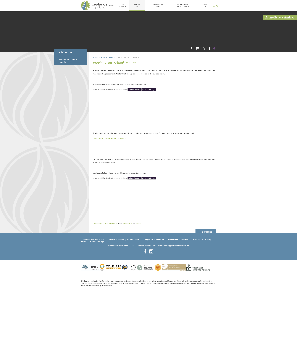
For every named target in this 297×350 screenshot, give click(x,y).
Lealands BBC (127, 223)
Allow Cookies (134, 89)
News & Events (107, 57)
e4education (135, 239)
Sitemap (196, 239)
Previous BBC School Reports (128, 57)
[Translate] (217, 6)
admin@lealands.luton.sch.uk (176, 246)
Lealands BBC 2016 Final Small (105, 223)
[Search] (214, 6)
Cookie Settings (148, 89)
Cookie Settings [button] (97, 241)
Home (95, 57)
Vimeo (138, 223)
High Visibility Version (154, 239)
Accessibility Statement (178, 239)
